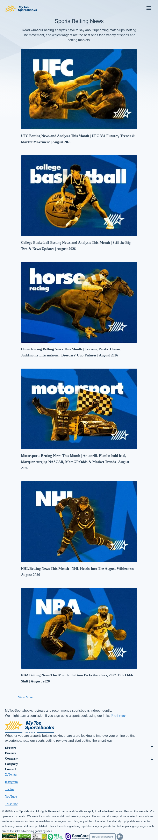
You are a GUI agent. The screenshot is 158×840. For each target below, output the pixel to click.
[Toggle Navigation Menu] (148, 7)
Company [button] (11, 758)
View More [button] (25, 697)
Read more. (118, 715)
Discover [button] (10, 748)
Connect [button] (10, 769)
